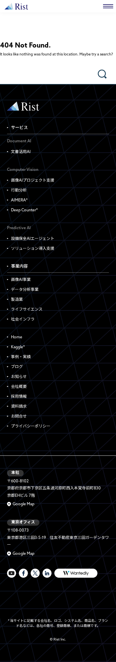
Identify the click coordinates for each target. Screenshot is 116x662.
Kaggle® (18, 347)
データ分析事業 (25, 290)
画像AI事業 (21, 280)
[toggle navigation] (108, 6)
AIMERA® (19, 200)
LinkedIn (47, 573)
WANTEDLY (75, 573)
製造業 (17, 300)
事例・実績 (21, 357)
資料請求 (19, 407)
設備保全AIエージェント (32, 239)
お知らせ (19, 377)
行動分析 (19, 190)
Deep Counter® (24, 210)
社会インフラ (23, 319)
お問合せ (19, 416)
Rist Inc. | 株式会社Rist (23, 106)
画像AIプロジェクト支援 (32, 181)
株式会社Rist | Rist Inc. (16, 6)
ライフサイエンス (27, 310)
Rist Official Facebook (23, 573)
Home (16, 337)
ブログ (17, 367)
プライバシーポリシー (30, 426)
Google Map (23, 504)
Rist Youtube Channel (11, 573)
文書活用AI (21, 152)
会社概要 (19, 387)
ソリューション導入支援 (32, 249)
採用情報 (19, 397)
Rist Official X (35, 573)
